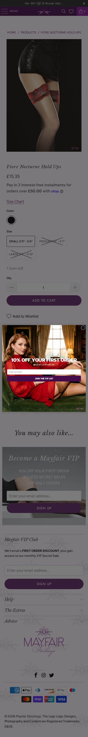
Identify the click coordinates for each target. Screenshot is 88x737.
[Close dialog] (83, 328)
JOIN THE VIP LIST (44, 378)
